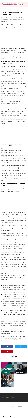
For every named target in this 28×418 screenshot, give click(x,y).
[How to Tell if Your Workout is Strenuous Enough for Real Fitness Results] (7, 380)
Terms (12, 397)
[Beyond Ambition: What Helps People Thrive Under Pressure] (7, 368)
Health (2, 9)
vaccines (18, 225)
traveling (7, 301)
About (2, 397)
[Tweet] (21, 346)
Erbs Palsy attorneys (10, 111)
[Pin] (7, 351)
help (20, 252)
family (20, 328)
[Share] (7, 346)
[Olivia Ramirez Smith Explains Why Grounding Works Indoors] (20, 368)
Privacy (7, 397)
